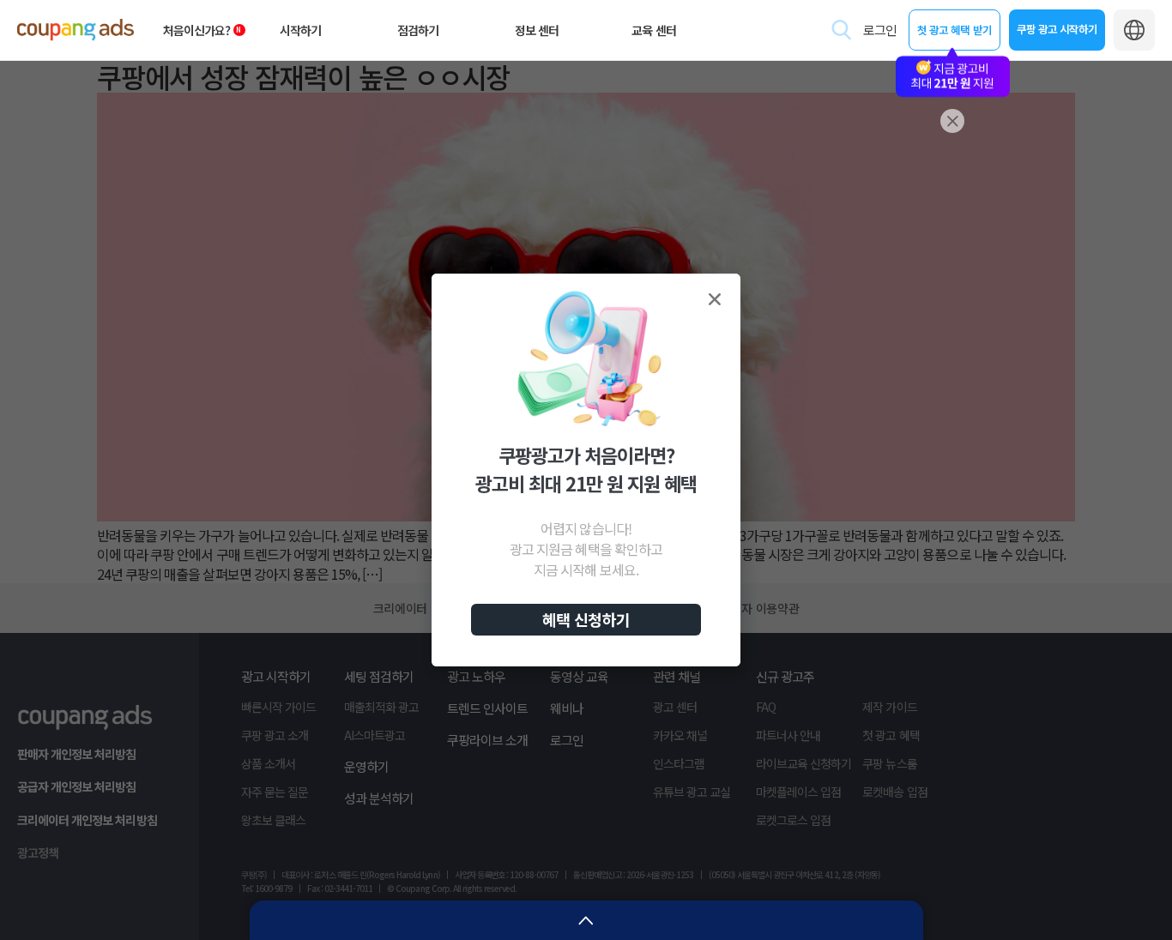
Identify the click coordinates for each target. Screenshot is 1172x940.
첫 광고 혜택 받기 (954, 29)
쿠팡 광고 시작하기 (1057, 29)
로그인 (880, 30)
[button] (714, 299)
